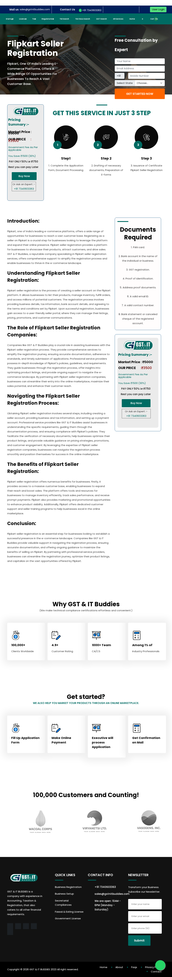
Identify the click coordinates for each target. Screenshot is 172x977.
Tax (33, 19)
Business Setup (64, 893)
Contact (156, 971)
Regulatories (47, 19)
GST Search (101, 19)
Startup (9, 19)
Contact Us (67, 9)
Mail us (14, 9)
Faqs (134, 967)
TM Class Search (82, 19)
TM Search (64, 19)
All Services (118, 19)
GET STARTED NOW (139, 94)
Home (132, 19)
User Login (158, 9)
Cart (153, 19)
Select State (125, 83)
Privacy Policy (153, 967)
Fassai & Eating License (69, 911)
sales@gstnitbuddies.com (35, 9)
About (119, 967)
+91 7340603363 (91, 10)
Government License (68, 918)
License (22, 19)
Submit (139, 940)
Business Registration (68, 887)
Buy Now (24, 176)
